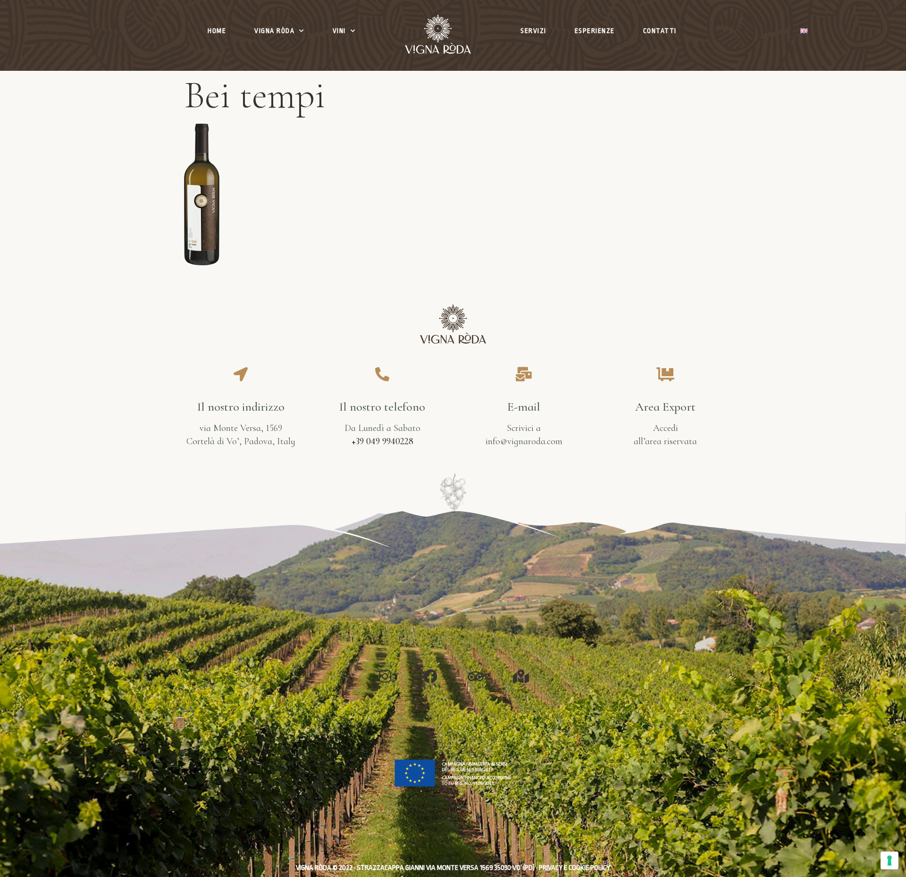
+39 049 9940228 (382, 441)
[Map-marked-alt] (521, 676)
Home (217, 30)
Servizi (533, 30)
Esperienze (595, 30)
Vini (339, 30)
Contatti (660, 30)
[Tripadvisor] (475, 676)
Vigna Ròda (274, 30)
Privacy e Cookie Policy (574, 868)
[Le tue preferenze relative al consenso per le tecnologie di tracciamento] (889, 860)
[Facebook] (430, 676)
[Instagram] (385, 676)
